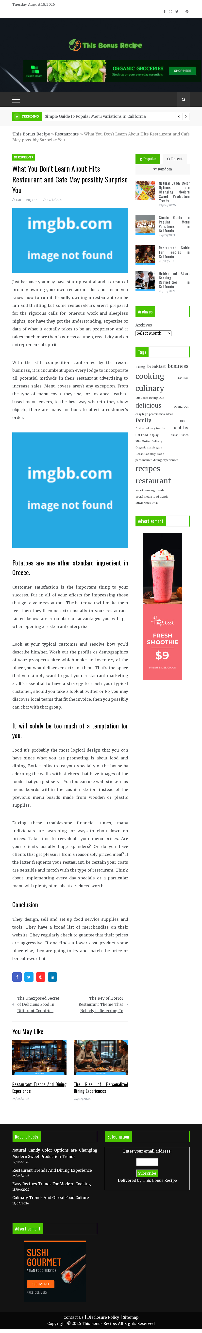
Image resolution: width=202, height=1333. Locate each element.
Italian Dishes (179, 435)
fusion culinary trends (150, 428)
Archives (143, 325)
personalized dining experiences (156, 460)
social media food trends (151, 496)
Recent (177, 159)
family (143, 420)
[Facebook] (17, 977)
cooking (149, 376)
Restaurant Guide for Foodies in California (174, 252)
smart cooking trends (149, 490)
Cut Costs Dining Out (149, 398)
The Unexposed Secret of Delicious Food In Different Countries (38, 1004)
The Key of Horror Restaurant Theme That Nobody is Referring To (101, 1004)
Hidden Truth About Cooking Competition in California (174, 279)
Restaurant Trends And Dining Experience (52, 1170)
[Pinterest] (40, 977)
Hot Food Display (146, 435)
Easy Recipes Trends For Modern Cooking (51, 1184)
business (178, 366)
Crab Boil (182, 378)
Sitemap (130, 1317)
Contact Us (74, 1317)
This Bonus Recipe (31, 134)
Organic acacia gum (148, 447)
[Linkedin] (52, 977)
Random (165, 169)
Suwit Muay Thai (146, 502)
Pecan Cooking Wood (149, 454)
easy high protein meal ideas (154, 414)
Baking (140, 367)
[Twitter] (29, 977)
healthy (180, 427)
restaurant (153, 480)
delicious (148, 405)
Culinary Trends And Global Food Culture (50, 1197)
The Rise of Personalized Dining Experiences (101, 1087)
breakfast (156, 366)
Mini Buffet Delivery (148, 441)
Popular (149, 159)
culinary (149, 388)
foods (183, 420)
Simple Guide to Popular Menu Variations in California (95, 116)
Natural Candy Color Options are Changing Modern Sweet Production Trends (174, 191)
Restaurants (67, 134)
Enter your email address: (147, 1166)
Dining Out (181, 406)
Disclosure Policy (103, 1317)
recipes (147, 468)
